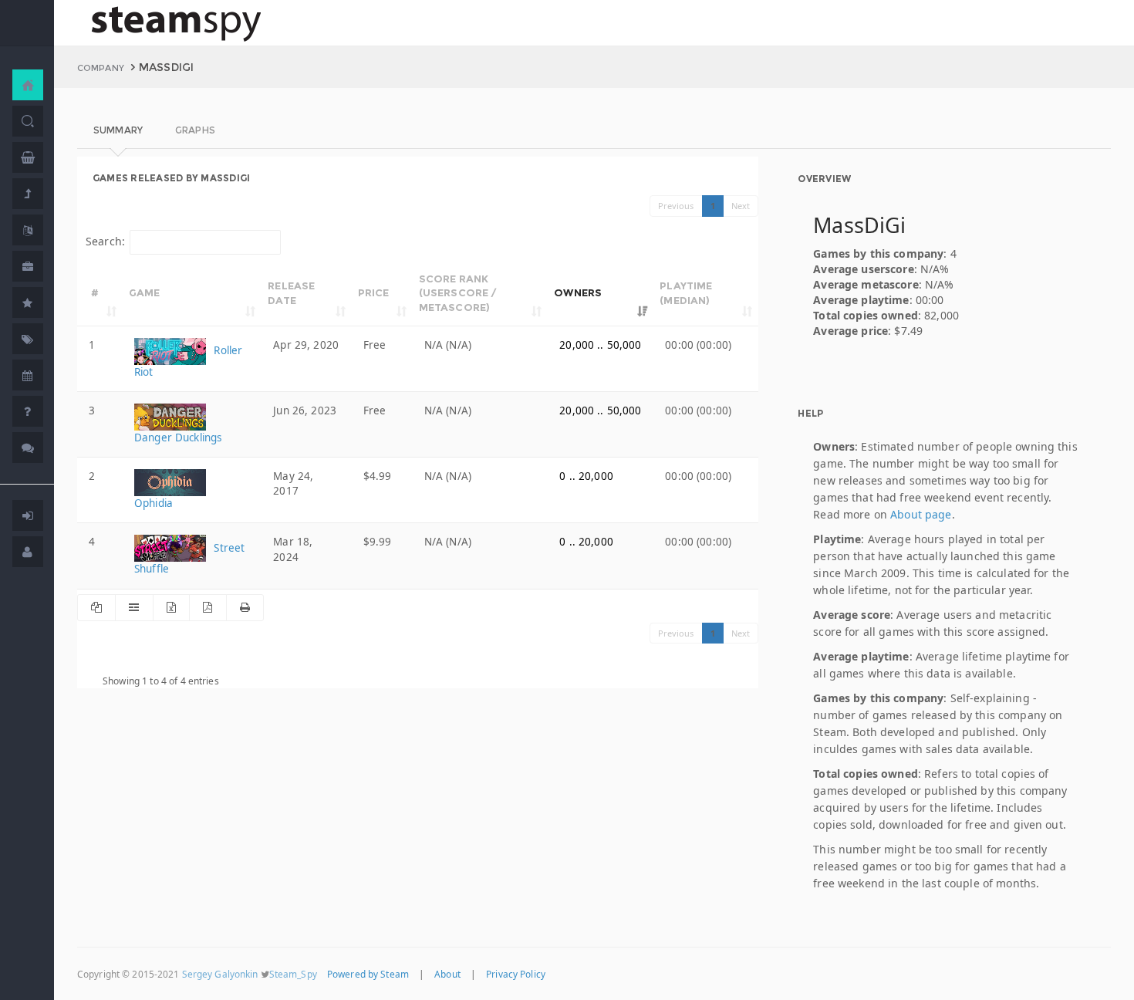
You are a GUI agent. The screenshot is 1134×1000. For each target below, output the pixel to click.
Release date (291, 292)
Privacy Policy (515, 974)
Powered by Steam (368, 974)
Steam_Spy (293, 974)
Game (144, 292)
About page (920, 514)
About (447, 974)
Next (741, 205)
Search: (105, 241)
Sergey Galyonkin (220, 974)
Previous (676, 205)
